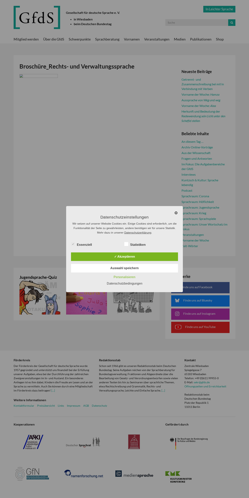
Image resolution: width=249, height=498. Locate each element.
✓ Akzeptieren (124, 256)
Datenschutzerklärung (137, 232)
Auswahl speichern (124, 268)
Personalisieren (124, 277)
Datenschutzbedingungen (124, 283)
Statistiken (138, 244)
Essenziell (84, 244)
